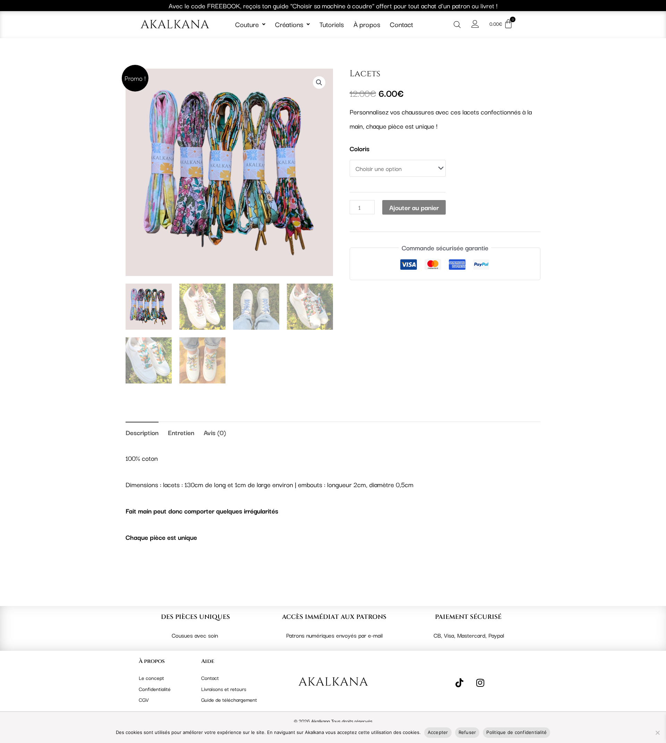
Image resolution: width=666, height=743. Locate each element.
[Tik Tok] (459, 682)
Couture (247, 24)
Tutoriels (331, 24)
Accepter (438, 732)
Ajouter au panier (414, 207)
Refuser (467, 732)
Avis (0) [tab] (215, 432)
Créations (289, 24)
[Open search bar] (457, 24)
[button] (250, 24)
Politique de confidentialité (516, 732)
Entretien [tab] (181, 432)
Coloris (359, 148)
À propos (366, 24)
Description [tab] (142, 432)
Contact (401, 24)
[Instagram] (480, 682)
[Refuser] (657, 732)
